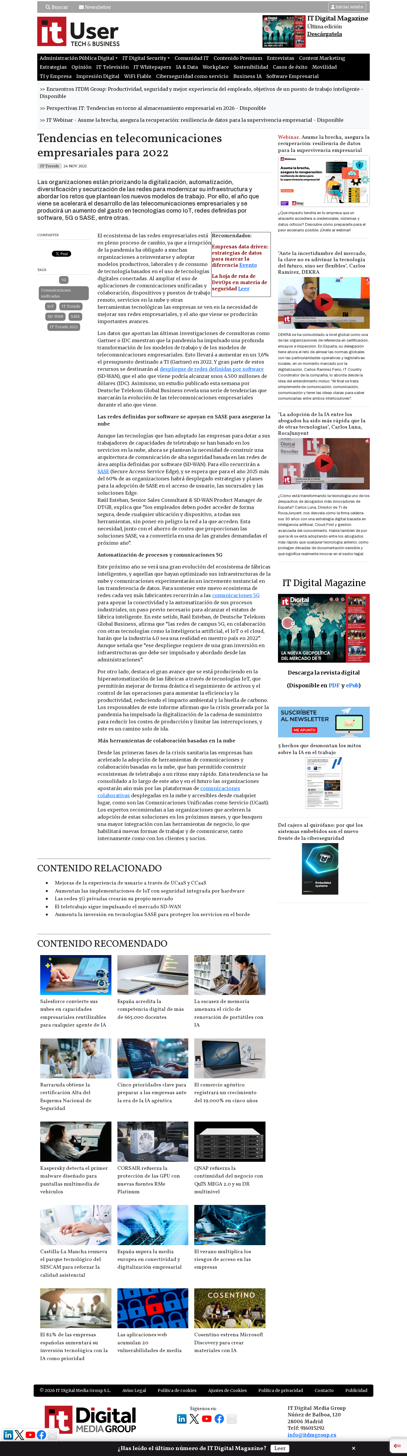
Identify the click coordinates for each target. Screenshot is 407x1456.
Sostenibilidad (251, 67)
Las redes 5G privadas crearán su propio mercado (114, 899)
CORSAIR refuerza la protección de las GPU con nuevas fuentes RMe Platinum (148, 1180)
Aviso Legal (134, 1390)
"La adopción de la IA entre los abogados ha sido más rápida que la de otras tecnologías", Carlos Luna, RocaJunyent (322, 424)
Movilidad (324, 67)
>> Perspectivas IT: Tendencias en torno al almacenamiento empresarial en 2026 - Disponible (153, 108)
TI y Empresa (56, 76)
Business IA (247, 76)
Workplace (216, 67)
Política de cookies (177, 1390)
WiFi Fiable (137, 76)
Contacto (324, 1390)
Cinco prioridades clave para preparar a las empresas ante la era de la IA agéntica (152, 1093)
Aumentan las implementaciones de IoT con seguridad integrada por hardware (150, 891)
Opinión (81, 67)
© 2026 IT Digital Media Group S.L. (75, 1390)
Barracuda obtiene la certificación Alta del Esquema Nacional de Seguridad (65, 1096)
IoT (50, 306)
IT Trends (71, 306)
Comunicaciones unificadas (56, 293)
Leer (243, 289)
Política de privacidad (280, 1390)
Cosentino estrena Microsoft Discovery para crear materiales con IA (228, 1342)
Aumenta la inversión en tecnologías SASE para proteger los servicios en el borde (152, 914)
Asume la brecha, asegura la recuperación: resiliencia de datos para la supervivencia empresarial (324, 144)
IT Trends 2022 (64, 327)
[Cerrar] (353, 1447)
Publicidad (356, 1390)
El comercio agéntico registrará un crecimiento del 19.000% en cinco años (226, 1093)
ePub (352, 685)
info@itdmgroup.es (312, 1435)
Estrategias (53, 67)
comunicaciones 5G (236, 595)
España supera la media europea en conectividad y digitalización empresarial (149, 1259)
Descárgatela (324, 34)
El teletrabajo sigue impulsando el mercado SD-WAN (118, 907)
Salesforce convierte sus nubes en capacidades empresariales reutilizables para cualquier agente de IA (73, 1013)
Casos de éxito (290, 67)
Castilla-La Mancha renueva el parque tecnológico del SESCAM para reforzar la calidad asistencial (73, 1263)
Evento (248, 265)
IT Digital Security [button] (144, 58)
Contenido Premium (238, 58)
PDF (334, 685)
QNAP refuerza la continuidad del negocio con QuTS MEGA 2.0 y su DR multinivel (228, 1180)
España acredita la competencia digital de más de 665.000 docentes (150, 1009)
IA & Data (187, 67)
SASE (103, 471)
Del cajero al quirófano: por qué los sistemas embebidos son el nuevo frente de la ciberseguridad (320, 832)
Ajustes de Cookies (227, 1390)
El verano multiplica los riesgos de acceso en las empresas (222, 1259)
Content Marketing (322, 58)
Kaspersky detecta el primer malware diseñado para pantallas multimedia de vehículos (74, 1180)
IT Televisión (112, 67)
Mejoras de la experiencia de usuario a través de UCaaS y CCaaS (130, 883)
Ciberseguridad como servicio (192, 76)
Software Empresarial (292, 76)
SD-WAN (55, 316)
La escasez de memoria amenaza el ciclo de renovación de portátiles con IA (228, 1013)
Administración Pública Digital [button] (77, 58)
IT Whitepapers (152, 67)
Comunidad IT (192, 58)
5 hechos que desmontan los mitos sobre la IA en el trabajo (319, 749)
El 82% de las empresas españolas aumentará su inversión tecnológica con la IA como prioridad (74, 1346)
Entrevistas (280, 58)
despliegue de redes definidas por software (212, 369)
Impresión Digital (97, 76)
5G (63, 280)
